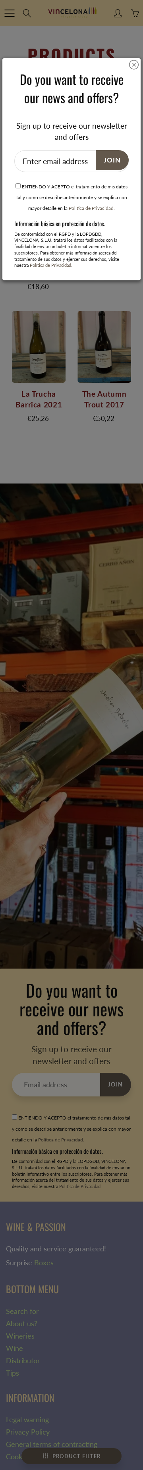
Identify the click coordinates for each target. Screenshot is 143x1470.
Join (112, 160)
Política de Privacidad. (92, 208)
